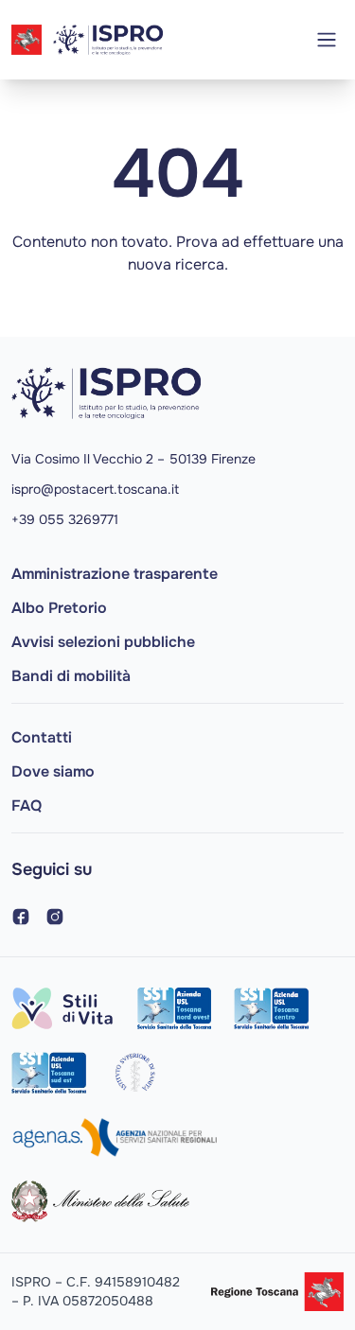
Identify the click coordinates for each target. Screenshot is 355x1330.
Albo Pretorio (59, 608)
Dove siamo (53, 771)
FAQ (26, 805)
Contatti (41, 737)
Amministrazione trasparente (114, 574)
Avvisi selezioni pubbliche (103, 642)
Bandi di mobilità (71, 676)
